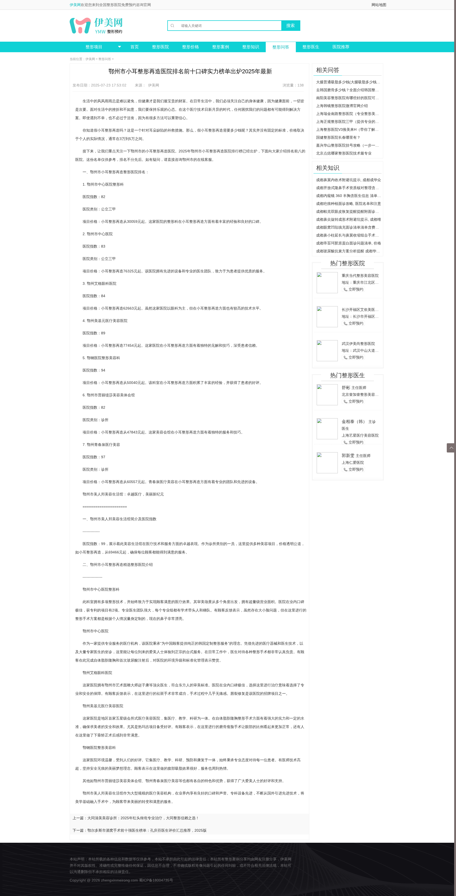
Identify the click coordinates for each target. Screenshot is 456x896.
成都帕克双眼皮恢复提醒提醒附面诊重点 (349, 211)
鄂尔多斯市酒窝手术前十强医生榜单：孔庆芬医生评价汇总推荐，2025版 (147, 830)
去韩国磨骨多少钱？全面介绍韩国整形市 (349, 90)
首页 (134, 47)
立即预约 (353, 289)
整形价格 (190, 47)
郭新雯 (348, 455)
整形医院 (160, 47)
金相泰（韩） (354, 421)
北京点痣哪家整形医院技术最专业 (344, 153)
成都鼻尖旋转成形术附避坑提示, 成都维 (348, 219)
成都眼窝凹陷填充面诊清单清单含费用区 (349, 227)
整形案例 (220, 47)
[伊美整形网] (96, 25)
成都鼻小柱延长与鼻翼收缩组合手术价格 (349, 235)
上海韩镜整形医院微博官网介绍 (342, 106)
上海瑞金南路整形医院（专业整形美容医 (349, 114)
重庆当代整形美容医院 (360, 275)
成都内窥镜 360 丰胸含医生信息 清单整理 (349, 196)
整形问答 (280, 47)
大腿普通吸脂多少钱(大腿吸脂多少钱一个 (349, 82)
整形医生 (310, 47)
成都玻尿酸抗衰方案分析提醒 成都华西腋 (349, 251)
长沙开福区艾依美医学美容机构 (367, 309)
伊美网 (75, 5)
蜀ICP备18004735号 (156, 880)
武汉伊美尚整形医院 (358, 343)
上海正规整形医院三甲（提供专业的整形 (349, 121)
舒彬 (346, 387)
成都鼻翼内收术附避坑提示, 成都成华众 (348, 180)
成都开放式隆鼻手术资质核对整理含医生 (349, 188)
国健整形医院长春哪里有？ (338, 137)
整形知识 (250, 47)
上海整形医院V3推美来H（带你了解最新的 (349, 129)
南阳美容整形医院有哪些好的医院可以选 (349, 98)
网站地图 (379, 5)
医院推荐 (340, 47)
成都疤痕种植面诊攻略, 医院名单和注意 (348, 203)
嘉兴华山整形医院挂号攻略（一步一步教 (349, 145)
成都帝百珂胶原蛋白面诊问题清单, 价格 (348, 243)
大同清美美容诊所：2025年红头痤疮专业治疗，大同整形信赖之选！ (143, 818)
